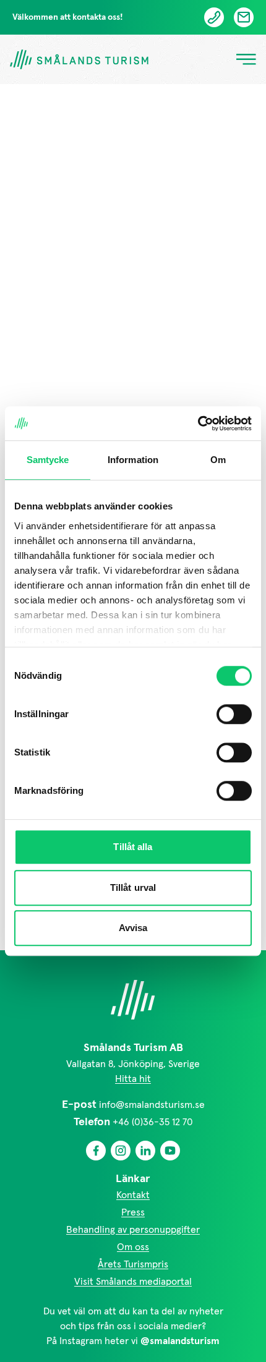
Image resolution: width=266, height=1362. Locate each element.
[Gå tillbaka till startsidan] (79, 59)
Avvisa (133, 927)
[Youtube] (170, 1150)
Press (133, 1212)
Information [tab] (133, 459)
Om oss (133, 1247)
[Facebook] (96, 1150)
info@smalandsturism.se (152, 1105)
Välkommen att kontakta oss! (67, 17)
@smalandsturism (180, 1341)
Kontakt (133, 1195)
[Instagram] (121, 1150)
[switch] (234, 714)
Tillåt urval (133, 887)
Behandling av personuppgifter (133, 1230)
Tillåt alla (132, 846)
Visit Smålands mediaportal (133, 1282)
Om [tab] (218, 459)
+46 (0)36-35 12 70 (153, 1122)
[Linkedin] (145, 1150)
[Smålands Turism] (133, 999)
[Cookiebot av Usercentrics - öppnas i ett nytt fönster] (198, 423)
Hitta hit (133, 1079)
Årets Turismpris (133, 1264)
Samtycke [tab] (48, 459)
